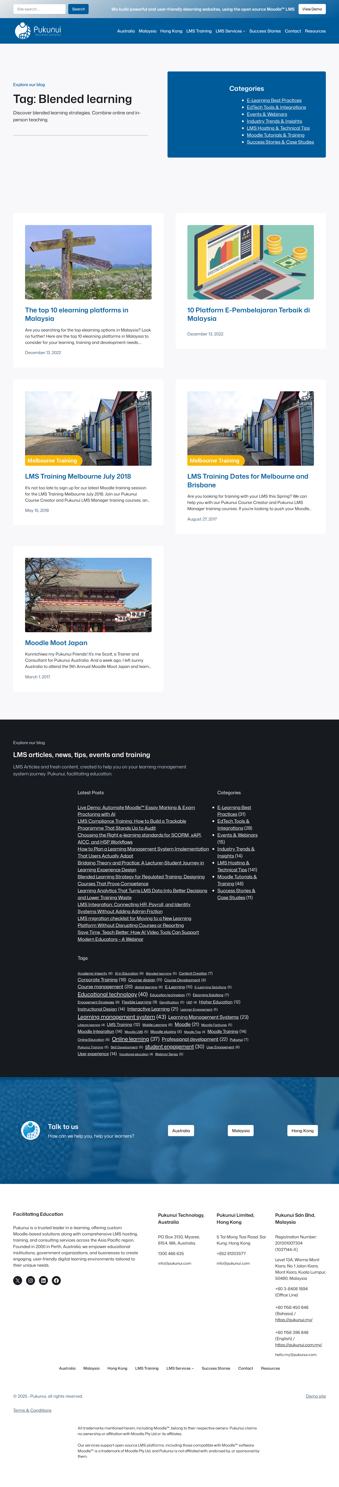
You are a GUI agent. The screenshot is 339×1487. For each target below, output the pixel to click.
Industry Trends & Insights (274, 121)
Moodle (187, 1024)
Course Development (185, 980)
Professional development (195, 1039)
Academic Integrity (95, 973)
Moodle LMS (136, 1031)
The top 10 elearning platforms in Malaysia (76, 314)
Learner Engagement (199, 1009)
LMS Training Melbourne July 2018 (78, 476)
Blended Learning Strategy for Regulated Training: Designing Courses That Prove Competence (141, 880)
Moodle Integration (100, 1031)
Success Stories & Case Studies (280, 142)
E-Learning (178, 987)
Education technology (170, 994)
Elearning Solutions (211, 994)
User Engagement (223, 1047)
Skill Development (127, 1047)
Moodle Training (226, 1031)
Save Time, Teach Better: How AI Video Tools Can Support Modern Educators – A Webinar (138, 935)
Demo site (316, 1396)
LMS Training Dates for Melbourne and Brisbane (247, 480)
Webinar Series (169, 1054)
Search (78, 9)
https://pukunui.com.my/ (298, 1345)
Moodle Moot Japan (56, 642)
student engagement (174, 1046)
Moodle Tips (194, 1032)
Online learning (136, 1039)
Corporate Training (102, 979)
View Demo (312, 9)
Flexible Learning (139, 1002)
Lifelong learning (91, 1025)
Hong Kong (303, 1130)
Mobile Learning (157, 1024)
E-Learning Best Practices (274, 100)
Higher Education (219, 1002)
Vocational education (136, 1054)
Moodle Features (216, 1025)
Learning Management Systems (208, 1017)
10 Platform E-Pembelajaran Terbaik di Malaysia (248, 314)
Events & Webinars (267, 114)
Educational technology (113, 994)
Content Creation (196, 973)
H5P (191, 1002)
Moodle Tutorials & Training (276, 135)
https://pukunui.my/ (294, 1319)
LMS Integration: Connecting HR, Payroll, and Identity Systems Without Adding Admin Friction (134, 908)
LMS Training (123, 1024)
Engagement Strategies (99, 1002)
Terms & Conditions (32, 1410)
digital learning (149, 987)
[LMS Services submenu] (244, 31)
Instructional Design (101, 1009)
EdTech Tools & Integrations (276, 107)
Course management (105, 986)
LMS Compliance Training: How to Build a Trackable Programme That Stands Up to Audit (132, 824)
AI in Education (129, 973)
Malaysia (241, 1130)
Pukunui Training (93, 1047)
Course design (145, 980)
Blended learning (161, 973)
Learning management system (122, 1017)
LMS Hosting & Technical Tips (278, 128)
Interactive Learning (152, 1009)
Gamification (171, 1002)
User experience (97, 1054)
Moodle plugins (166, 1031)
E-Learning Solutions (213, 987)
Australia (181, 1130)
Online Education (94, 1039)
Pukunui (239, 1039)
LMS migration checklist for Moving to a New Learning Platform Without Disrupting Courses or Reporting (134, 921)
